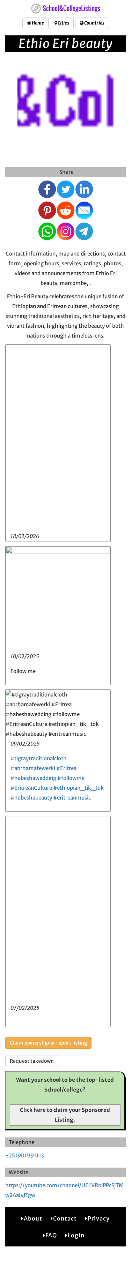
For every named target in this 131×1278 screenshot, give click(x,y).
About (33, 1218)
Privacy (99, 1218)
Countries (93, 23)
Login (76, 1235)
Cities (63, 23)
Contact (65, 1218)
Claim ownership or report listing (48, 1043)
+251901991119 (25, 1155)
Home (37, 23)
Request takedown (32, 1061)
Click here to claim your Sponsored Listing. (65, 1115)
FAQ (51, 1235)
